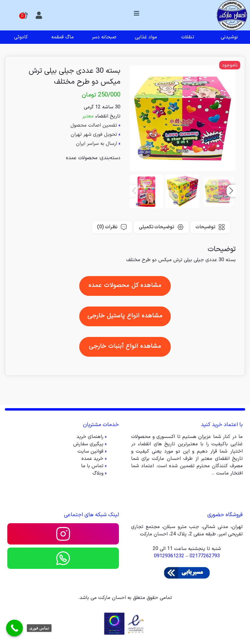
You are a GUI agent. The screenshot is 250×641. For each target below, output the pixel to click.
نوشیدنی (229, 37)
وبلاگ (97, 473)
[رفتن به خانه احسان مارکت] (232, 15)
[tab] (210, 227)
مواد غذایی (146, 37)
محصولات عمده (82, 158)
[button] (231, 191)
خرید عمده (92, 458)
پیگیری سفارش (88, 444)
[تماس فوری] (14, 628)
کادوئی (21, 37)
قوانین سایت (90, 451)
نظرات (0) (107, 227)
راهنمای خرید (90, 436)
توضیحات (205, 227)
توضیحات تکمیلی (156, 227)
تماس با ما (92, 466)
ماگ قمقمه (62, 37)
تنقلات (187, 37)
